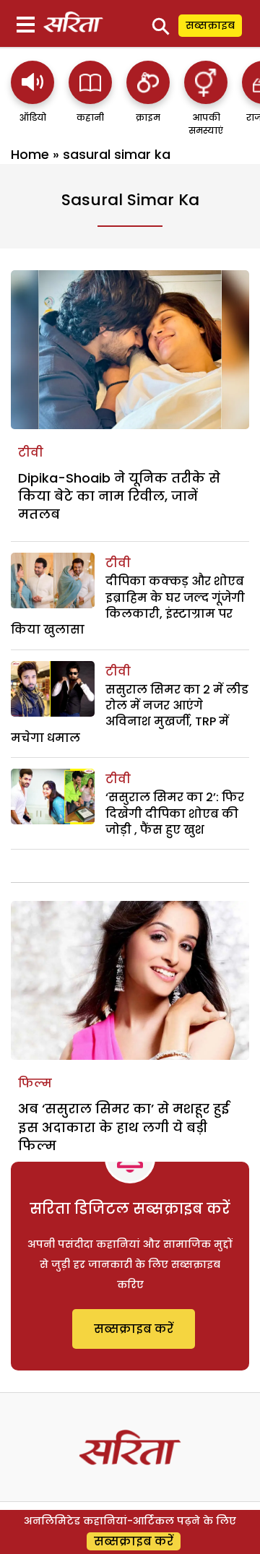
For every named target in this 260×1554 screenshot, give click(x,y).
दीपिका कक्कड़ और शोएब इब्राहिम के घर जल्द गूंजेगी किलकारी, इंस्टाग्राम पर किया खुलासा (128, 605)
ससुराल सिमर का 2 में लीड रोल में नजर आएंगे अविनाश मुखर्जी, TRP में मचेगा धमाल (129, 713)
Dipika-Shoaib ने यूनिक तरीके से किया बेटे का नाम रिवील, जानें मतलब (119, 496)
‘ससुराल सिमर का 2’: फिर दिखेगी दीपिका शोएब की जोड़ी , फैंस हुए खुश (174, 813)
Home (30, 154)
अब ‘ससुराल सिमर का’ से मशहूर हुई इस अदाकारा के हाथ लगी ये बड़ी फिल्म (123, 1127)
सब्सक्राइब (210, 25)
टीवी (30, 452)
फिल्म (35, 1083)
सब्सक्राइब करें (133, 1329)
